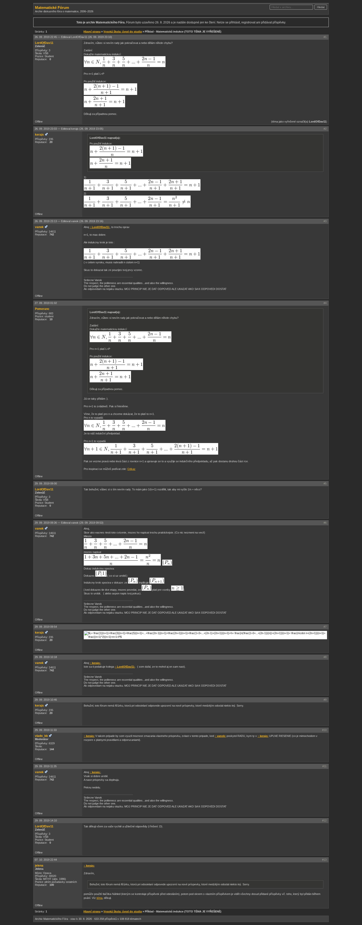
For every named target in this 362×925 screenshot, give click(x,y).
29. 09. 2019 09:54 (46, 626)
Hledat (321, 7)
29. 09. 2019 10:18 (46, 657)
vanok (39, 227)
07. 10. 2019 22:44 (46, 859)
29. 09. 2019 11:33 (46, 730)
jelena (39, 865)
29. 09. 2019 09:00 (46, 483)
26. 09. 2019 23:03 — (69, 128)
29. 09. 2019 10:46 (46, 699)
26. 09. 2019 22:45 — (73, 37)
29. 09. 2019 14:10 (46, 820)
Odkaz (131, 468)
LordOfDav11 (44, 43)
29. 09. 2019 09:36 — (69, 522)
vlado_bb (41, 736)
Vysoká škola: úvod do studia (122, 31)
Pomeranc (42, 309)
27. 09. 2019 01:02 (46, 303)
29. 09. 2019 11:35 (46, 766)
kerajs (39, 134)
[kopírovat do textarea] (124, 61)
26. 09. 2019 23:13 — (69, 221)
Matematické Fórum (52, 7)
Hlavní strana (91, 31)
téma (99, 897)
